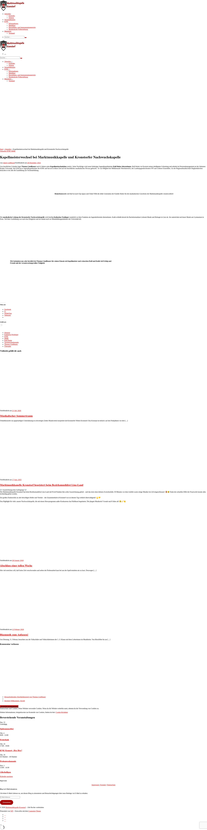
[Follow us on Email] (5, 820)
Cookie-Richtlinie (62, 712)
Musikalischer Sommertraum (16, 416)
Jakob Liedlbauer (9, 163)
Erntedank (4, 739)
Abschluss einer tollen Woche (16, 565)
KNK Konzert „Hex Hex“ (11, 750)
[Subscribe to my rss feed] (5, 815)
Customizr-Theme (34, 811)
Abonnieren (6, 802)
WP (12, 811)
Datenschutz (111, 785)
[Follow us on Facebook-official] (5, 817)
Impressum (96, 785)
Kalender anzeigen (6, 776)
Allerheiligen (5, 772)
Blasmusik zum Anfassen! (14, 634)
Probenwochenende (8, 761)
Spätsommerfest (6, 728)
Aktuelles (8, 149)
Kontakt (103, 785)
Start (1, 149)
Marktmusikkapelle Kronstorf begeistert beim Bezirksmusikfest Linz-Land (41, 485)
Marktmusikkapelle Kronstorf (16, 807)
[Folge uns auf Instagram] (5, 819)
